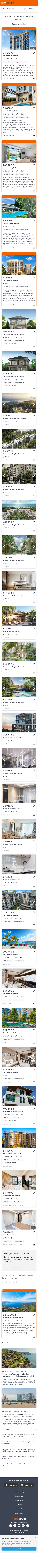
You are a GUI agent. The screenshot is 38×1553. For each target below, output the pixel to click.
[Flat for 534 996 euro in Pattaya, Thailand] (19, 987)
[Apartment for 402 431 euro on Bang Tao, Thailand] (19, 516)
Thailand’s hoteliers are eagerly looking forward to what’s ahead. (19, 1443)
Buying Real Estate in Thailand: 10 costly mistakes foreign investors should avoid (19, 1435)
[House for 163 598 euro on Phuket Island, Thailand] (19, 329)
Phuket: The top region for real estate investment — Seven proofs (18, 1457)
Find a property (19, 1492)
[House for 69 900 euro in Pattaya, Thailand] (19, 224)
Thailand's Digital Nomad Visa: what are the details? (17, 1465)
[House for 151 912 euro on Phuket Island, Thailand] (19, 371)
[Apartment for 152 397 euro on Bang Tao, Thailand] (19, 658)
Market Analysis (6, 1371)
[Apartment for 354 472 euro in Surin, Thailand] (19, 729)
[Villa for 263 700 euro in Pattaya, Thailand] (19, 168)
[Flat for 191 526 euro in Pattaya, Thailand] (19, 1026)
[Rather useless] (6, 1282)
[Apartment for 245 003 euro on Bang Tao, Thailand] (19, 551)
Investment (16, 1371)
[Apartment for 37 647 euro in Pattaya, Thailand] (19, 871)
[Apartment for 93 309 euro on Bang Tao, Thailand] (19, 445)
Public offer (19, 1513)
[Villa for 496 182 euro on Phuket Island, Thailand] (19, 1106)
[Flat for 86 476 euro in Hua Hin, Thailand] (19, 1228)
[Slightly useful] (9, 1282)
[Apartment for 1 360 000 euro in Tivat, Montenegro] (19, 1315)
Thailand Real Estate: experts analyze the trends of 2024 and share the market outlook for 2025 (18, 1450)
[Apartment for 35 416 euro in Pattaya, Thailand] (19, 764)
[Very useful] (16, 1282)
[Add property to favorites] (34, 53)
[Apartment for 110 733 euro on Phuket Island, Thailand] (19, 587)
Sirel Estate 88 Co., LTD (8, 78)
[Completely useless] (3, 1282)
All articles (6, 1430)
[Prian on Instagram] (10, 1525)
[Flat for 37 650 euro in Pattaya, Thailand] (19, 281)
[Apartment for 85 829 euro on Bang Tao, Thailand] (19, 693)
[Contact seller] (34, 79)
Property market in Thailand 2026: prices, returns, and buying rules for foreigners (18, 1415)
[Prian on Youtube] (23, 1525)
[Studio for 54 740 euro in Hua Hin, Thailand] (19, 1189)
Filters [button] (33, 9)
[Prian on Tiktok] (27, 1525)
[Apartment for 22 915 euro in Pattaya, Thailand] (19, 800)
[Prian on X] (14, 1525)
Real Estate (24, 1371)
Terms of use (19, 1496)
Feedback (19, 1509)
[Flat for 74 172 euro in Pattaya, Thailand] (19, 55)
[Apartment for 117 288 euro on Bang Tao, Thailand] (19, 480)
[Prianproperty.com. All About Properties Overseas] (8, 2)
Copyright (19, 1505)
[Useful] (13, 1282)
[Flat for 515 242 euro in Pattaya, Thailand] (19, 1065)
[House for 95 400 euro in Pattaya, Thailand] (19, 112)
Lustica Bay (5, 1337)
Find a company (19, 1500)
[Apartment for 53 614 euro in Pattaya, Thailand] (19, 835)
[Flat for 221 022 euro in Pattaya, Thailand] (19, 908)
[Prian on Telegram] (19, 1525)
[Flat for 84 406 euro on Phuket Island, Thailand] (19, 1148)
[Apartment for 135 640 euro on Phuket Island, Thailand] (19, 410)
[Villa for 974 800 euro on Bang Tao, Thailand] (19, 622)
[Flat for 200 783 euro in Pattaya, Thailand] (19, 947)
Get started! (19, 1549)
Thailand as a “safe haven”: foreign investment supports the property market (18, 1375)
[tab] (6, 1343)
